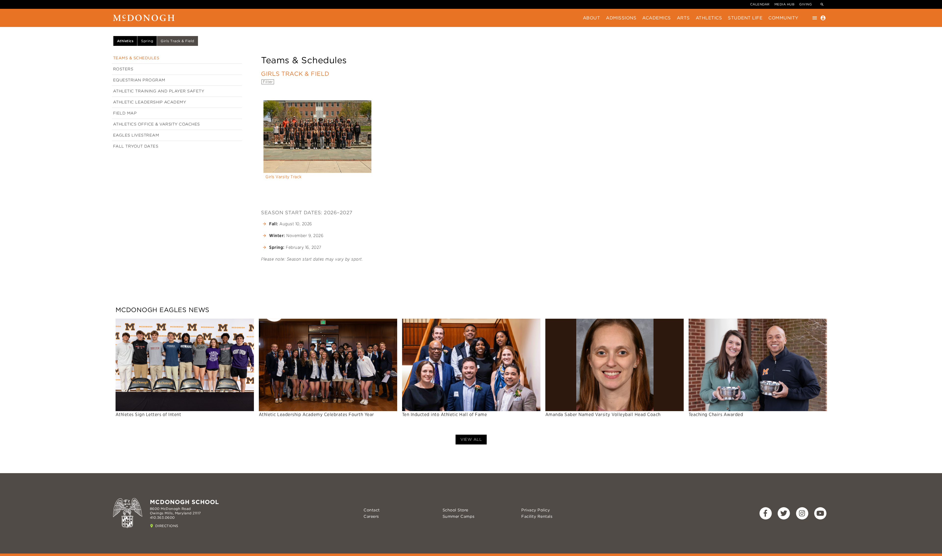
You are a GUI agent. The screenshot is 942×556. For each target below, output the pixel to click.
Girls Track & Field (177, 41)
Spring (147, 41)
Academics (656, 17)
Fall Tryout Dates (135, 146)
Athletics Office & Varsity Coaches (156, 124)
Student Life (745, 17)
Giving (805, 4)
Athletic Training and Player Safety (158, 91)
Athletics (709, 17)
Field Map (125, 113)
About (591, 17)
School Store (455, 510)
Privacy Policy (535, 510)
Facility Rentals (536, 516)
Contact (372, 510)
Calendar (760, 4)
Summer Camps (459, 516)
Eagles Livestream (136, 135)
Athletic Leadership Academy (149, 102)
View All (471, 439)
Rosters (123, 69)
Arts (683, 17)
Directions (166, 526)
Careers (371, 516)
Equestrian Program (139, 80)
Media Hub (784, 4)
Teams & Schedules (136, 58)
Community (783, 17)
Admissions (621, 17)
